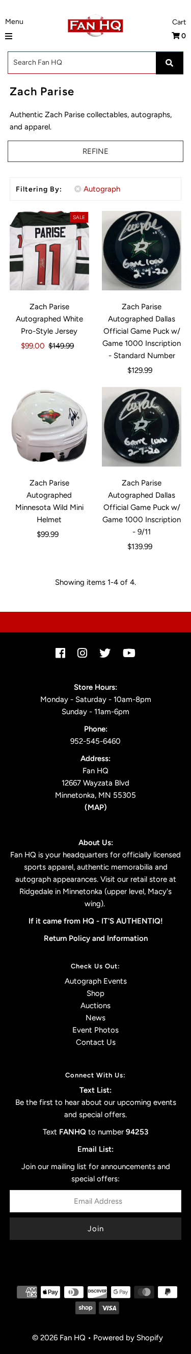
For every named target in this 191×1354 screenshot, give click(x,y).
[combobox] (95, 62)
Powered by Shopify (128, 1337)
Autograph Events (96, 981)
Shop (95, 993)
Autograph (102, 189)
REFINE (95, 151)
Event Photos (95, 1030)
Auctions (95, 1005)
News (95, 1017)
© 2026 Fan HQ (59, 1337)
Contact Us (96, 1042)
